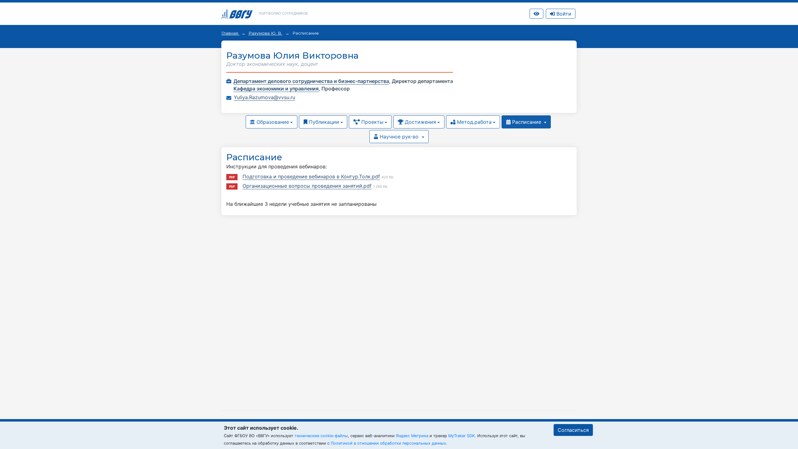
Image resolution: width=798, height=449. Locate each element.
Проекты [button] (371, 122)
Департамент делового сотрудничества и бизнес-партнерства (311, 81)
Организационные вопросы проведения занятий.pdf (307, 186)
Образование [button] (272, 122)
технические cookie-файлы (321, 435)
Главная (230, 33)
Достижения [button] (419, 122)
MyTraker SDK (461, 435)
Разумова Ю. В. (265, 33)
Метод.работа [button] (473, 122)
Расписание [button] (527, 122)
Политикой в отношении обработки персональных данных (388, 443)
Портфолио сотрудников (283, 13)
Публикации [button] (323, 122)
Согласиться (573, 430)
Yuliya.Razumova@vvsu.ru (264, 97)
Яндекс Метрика (412, 435)
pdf (232, 177)
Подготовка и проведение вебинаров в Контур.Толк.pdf (311, 176)
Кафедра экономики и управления (276, 88)
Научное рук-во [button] (399, 136)
